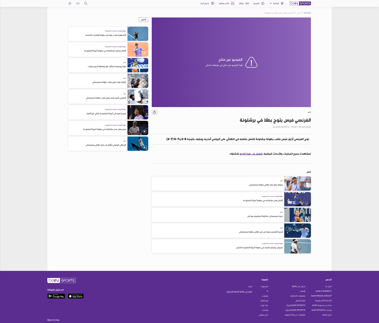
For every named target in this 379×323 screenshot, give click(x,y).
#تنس (143, 19)
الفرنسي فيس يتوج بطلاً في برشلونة (279, 12)
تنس (299, 12)
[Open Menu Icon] (70, 3)
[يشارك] (154, 112)
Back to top (53, 320)
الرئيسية (307, 12)
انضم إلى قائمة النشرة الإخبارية (239, 291)
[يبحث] (86, 3)
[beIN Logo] (300, 3)
